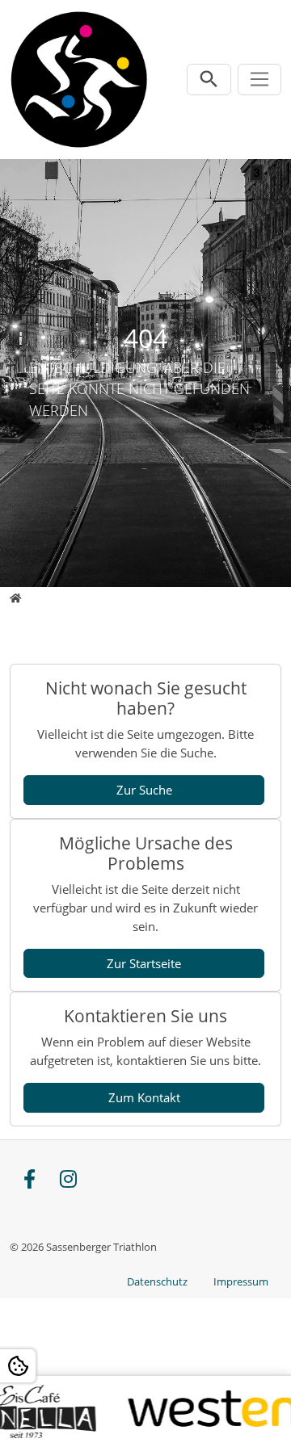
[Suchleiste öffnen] (209, 79)
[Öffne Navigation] (260, 79)
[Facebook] (29, 1180)
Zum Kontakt (144, 1097)
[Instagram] (67, 1180)
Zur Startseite (144, 963)
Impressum (240, 1281)
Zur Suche (144, 790)
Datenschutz (157, 1281)
